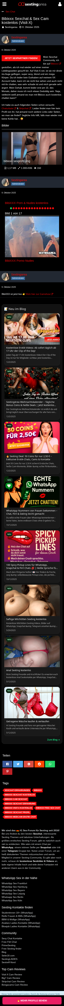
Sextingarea (11, 27)
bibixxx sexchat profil (17, 812)
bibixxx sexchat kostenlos (20, 795)
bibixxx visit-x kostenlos (18, 808)
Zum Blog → (53, 739)
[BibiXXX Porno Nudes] (32, 236)
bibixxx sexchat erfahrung (20, 804)
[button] (4, 4)
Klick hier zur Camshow (38, 294)
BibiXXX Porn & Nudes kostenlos (26, 203)
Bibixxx (54, 63)
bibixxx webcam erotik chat (20, 817)
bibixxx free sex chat (48, 808)
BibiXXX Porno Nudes (19, 260)
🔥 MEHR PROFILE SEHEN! (32, 1000)
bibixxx (38, 790)
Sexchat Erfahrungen (17, 790)
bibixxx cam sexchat (16, 799)
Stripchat (23, 108)
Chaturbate (7, 108)
